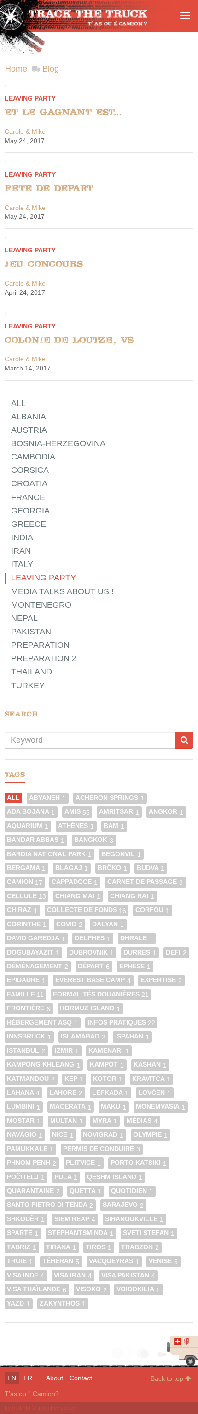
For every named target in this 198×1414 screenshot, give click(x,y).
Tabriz (21, 1247)
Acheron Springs (110, 797)
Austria (29, 430)
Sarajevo (123, 1204)
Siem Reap (74, 1219)
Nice (62, 1134)
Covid (69, 924)
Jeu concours (44, 263)
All (18, 403)
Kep (73, 1078)
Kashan (150, 1064)
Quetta (85, 1190)
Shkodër (26, 1219)
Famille (25, 994)
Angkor (166, 811)
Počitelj (26, 1177)
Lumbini (23, 1106)
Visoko (91, 1289)
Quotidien (132, 1190)
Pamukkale (30, 1149)
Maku (113, 1106)
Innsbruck (29, 1036)
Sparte (22, 1232)
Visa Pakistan (128, 1275)
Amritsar (119, 811)
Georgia (30, 510)
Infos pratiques (121, 1022)
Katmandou (31, 1078)
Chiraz (22, 910)
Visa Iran (73, 1275)
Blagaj (71, 868)
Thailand (31, 671)
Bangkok (93, 839)
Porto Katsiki (139, 1162)
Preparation (40, 645)
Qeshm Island (114, 1177)
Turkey (28, 685)
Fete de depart (49, 188)
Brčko (112, 868)
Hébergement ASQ (42, 1022)
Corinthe (27, 924)
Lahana (23, 1092)
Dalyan (108, 924)
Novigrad (103, 1134)
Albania (28, 416)
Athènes (76, 826)
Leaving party (30, 98)
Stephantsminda (80, 1232)
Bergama (26, 868)
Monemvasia (160, 1106)
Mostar (24, 1120)
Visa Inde (25, 1275)
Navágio (24, 1134)
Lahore (65, 1092)
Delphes (93, 938)
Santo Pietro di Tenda (50, 1204)
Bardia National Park (49, 854)
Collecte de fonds (86, 910)
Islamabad (83, 1036)
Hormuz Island (90, 1008)
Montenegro (41, 604)
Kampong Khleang (43, 1064)
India (22, 537)
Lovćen (154, 1092)
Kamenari (108, 1050)
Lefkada (110, 1092)
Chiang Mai (77, 896)
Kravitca (151, 1078)
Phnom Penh (31, 1162)
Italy (22, 564)
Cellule (26, 896)
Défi (176, 952)
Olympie (150, 1134)
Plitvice (83, 1162)
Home (16, 68)
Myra (105, 1120)
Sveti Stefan (149, 1232)
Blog (50, 68)
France (28, 497)
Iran (21, 550)
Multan (66, 1120)
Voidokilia (138, 1289)
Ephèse (135, 966)
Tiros (98, 1247)
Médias (142, 1120)
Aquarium (27, 826)
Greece (28, 524)
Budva (150, 868)
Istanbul (26, 1050)
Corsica (30, 470)
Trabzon (140, 1247)
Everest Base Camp (93, 980)
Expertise (161, 980)
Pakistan (31, 631)
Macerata (70, 1106)
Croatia (29, 483)
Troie (20, 1261)
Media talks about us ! (62, 591)
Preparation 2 (43, 658)
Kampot (107, 1064)
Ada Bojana (31, 811)
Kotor (107, 1078)
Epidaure (26, 980)
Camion (24, 881)
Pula (65, 1177)
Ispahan (132, 1036)
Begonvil (121, 854)
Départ (94, 966)
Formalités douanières (101, 994)
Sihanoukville (134, 1219)
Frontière (28, 1008)
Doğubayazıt (33, 952)
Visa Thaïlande (36, 1289)
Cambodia (33, 456)
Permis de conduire (101, 1149)
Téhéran (60, 1261)
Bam (114, 826)
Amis (77, 811)
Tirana (61, 1247)
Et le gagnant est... (63, 112)
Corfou (152, 910)
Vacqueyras (114, 1261)
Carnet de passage (145, 881)
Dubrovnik (91, 952)
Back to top (168, 1378)
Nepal (24, 618)
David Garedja (36, 938)
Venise (163, 1261)
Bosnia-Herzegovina (58, 443)
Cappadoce (75, 881)
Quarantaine (33, 1190)
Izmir (67, 1050)
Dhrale (136, 938)
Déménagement (37, 966)
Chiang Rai (132, 896)
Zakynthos (63, 1303)
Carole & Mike (25, 131)
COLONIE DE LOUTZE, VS (69, 340)
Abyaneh (47, 797)
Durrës (139, 952)
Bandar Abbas (35, 839)
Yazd (18, 1303)
